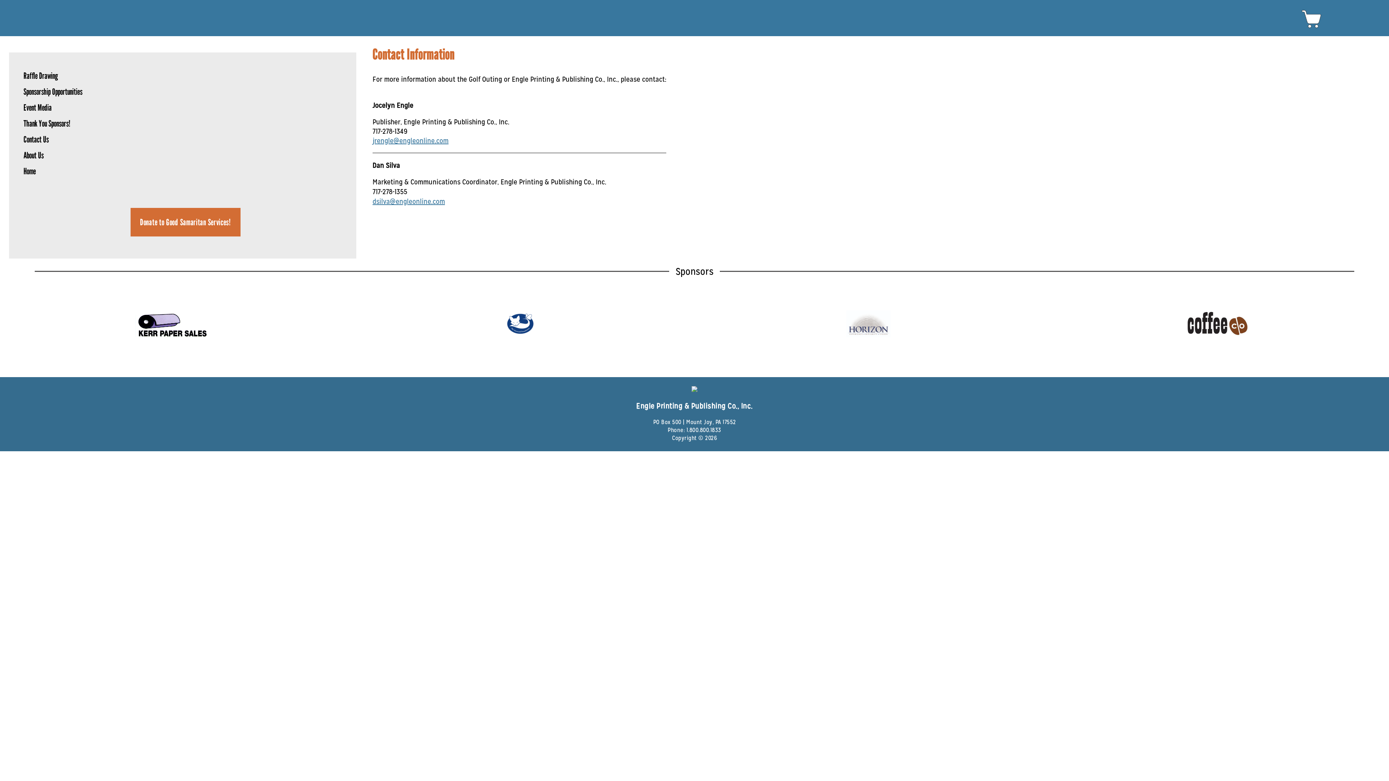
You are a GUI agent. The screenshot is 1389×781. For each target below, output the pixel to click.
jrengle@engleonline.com (411, 140)
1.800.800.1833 (704, 430)
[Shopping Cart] (1311, 27)
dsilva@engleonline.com (409, 201)
